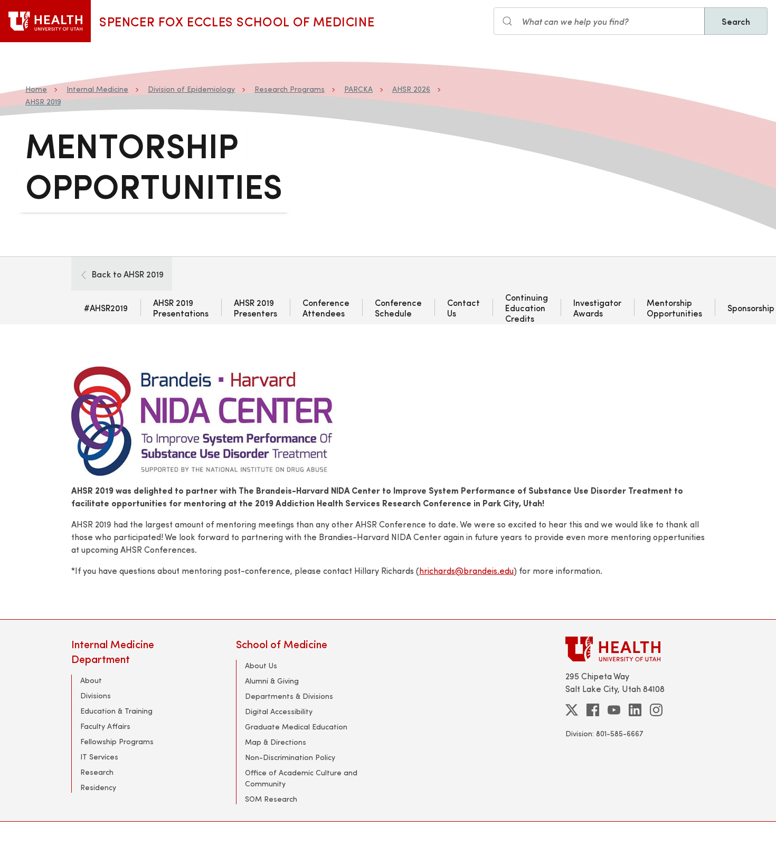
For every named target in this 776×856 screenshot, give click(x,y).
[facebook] (592, 710)
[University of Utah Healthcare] (635, 649)
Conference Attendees (325, 307)
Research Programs (289, 89)
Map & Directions (275, 742)
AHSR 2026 (411, 89)
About (91, 680)
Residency (98, 787)
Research (96, 772)
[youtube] (614, 710)
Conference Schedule (398, 307)
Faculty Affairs (105, 726)
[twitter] (571, 710)
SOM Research (271, 799)
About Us (261, 665)
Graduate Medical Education (296, 727)
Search (736, 21)
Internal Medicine (97, 89)
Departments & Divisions (289, 696)
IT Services (99, 757)
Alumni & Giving (272, 681)
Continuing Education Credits (526, 307)
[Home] (45, 21)
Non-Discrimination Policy (290, 757)
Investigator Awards (597, 307)
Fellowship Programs (117, 741)
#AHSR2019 (106, 307)
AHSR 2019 (43, 102)
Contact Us (463, 307)
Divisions (95, 695)
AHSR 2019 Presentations (181, 307)
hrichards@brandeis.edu (466, 570)
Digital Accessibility (279, 711)
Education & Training (116, 711)
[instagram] (656, 710)
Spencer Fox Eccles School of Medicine (236, 21)
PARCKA (358, 89)
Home (36, 89)
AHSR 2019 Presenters (255, 307)
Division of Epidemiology (191, 89)
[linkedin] (635, 710)
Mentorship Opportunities (674, 307)
